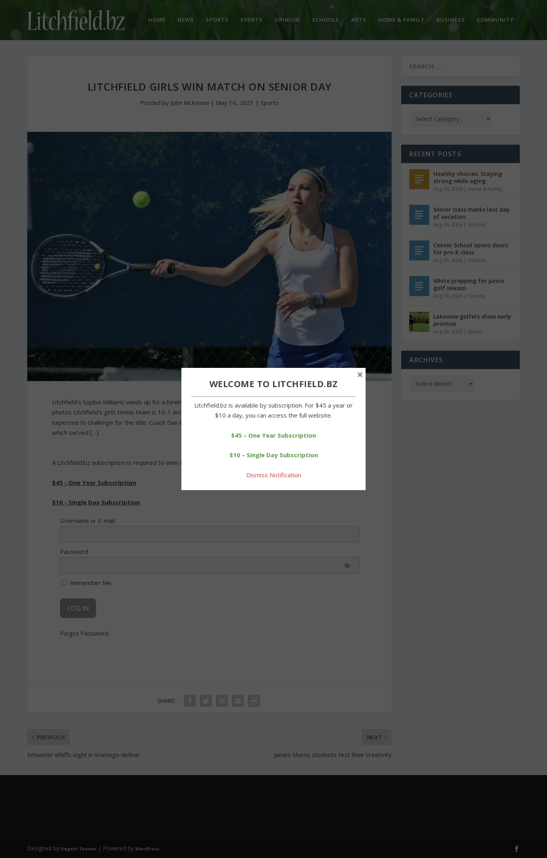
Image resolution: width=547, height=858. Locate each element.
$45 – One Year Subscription (273, 435)
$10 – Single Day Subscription (273, 455)
